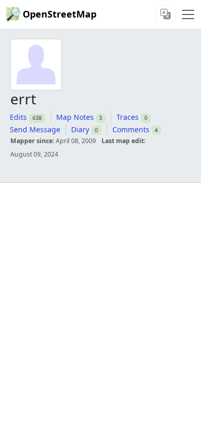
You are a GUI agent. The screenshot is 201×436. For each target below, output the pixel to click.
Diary (80, 129)
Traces (127, 117)
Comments (130, 129)
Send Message (35, 129)
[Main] (188, 14)
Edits (18, 117)
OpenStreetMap (59, 14)
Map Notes (75, 117)
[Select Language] (165, 14)
